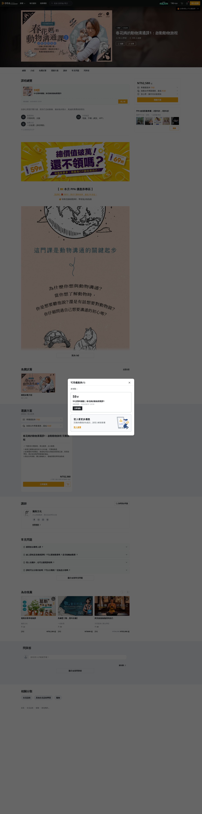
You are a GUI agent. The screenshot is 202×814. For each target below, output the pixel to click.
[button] (129, 382)
